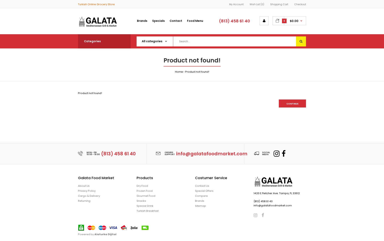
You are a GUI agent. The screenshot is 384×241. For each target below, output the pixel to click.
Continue (292, 103)
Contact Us (202, 186)
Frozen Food (145, 191)
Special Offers (204, 191)
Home (179, 72)
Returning (84, 201)
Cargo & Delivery (89, 196)
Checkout (300, 4)
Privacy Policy (87, 191)
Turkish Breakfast (148, 211)
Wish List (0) (257, 4)
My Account (236, 4)
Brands (199, 201)
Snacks (141, 201)
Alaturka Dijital (105, 234)
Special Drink (145, 206)
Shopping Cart (279, 4)
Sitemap (200, 206)
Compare (201, 196)
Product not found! (197, 72)
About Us (84, 186)
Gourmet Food (146, 196)
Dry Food (142, 186)
